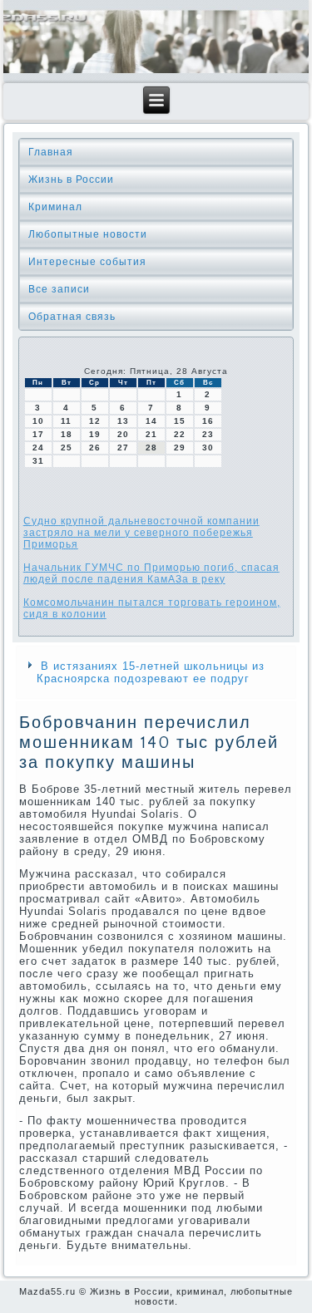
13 (123, 420)
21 (151, 434)
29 (180, 447)
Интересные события (87, 262)
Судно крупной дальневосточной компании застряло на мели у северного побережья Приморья (141, 532)
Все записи (59, 289)
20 (123, 434)
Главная (50, 152)
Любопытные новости (87, 234)
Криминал (55, 207)
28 (151, 447)
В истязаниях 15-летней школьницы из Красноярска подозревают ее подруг (151, 672)
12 (95, 420)
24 (38, 447)
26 (95, 447)
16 (208, 420)
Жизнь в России (71, 179)
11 (66, 420)
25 (66, 447)
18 (66, 434)
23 (208, 434)
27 (123, 447)
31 (38, 460)
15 (180, 420)
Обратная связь (72, 316)
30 (208, 447)
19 (95, 434)
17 (38, 434)
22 (180, 434)
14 (151, 420)
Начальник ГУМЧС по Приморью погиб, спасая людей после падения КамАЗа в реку (151, 573)
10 (38, 420)
